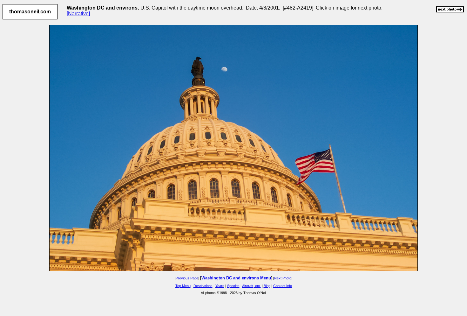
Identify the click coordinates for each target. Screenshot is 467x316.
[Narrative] (78, 13)
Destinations (203, 286)
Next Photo (282, 278)
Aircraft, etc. (251, 286)
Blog (267, 286)
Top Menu (183, 286)
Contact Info (282, 286)
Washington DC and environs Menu (236, 278)
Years (219, 286)
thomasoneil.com (30, 11)
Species (233, 286)
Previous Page (187, 278)
